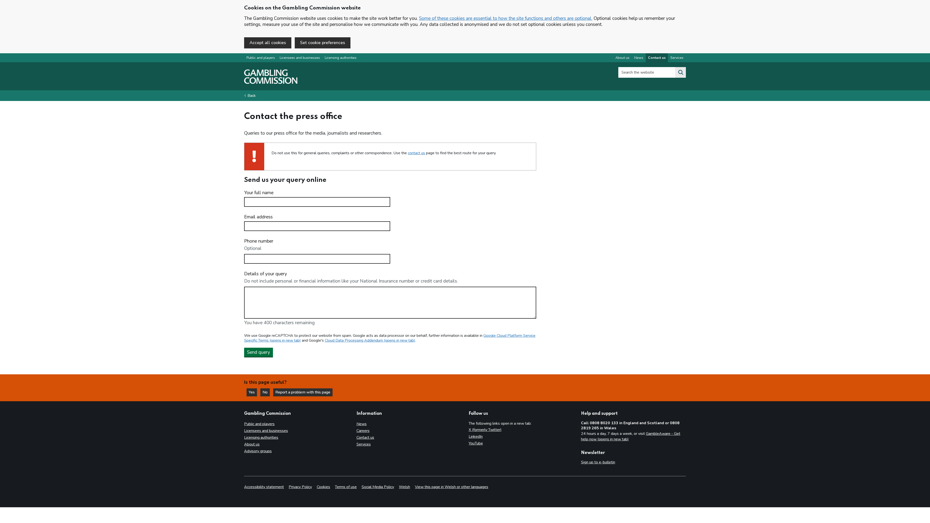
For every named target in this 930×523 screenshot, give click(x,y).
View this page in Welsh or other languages (451, 487)
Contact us (657, 57)
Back (252, 95)
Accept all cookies (267, 43)
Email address (258, 217)
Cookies (323, 487)
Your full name (258, 193)
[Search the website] (680, 72)
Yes (253, 392)
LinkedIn (476, 436)
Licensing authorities (340, 57)
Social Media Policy (378, 487)
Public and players (261, 57)
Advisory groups (258, 451)
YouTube (476, 443)
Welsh (404, 487)
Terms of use (346, 487)
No (266, 392)
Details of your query (265, 274)
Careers (363, 430)
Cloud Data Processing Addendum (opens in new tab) (370, 340)
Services (676, 57)
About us (622, 57)
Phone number (258, 241)
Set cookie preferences (322, 43)
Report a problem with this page (302, 392)
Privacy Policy (300, 487)
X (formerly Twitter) (485, 429)
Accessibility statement (264, 487)
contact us (416, 153)
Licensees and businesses (300, 57)
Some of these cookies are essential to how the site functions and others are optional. (505, 18)
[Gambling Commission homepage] (270, 82)
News (638, 57)
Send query (258, 352)
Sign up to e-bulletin (598, 462)
